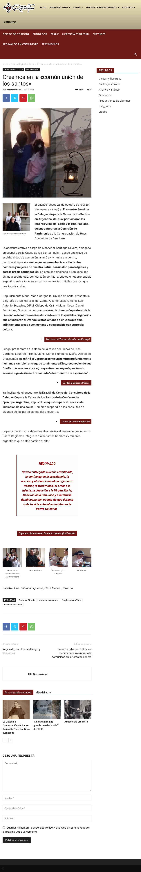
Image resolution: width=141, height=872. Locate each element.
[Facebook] (6, 98)
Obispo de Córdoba (16, 34)
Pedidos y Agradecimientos (101, 7)
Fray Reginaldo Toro (71, 600)
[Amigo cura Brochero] (77, 709)
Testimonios (50, 44)
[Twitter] (14, 98)
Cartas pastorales (109, 84)
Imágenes (105, 106)
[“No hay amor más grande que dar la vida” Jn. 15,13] (46, 709)
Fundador (40, 34)
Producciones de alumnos (115, 100)
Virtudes (99, 34)
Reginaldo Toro (59, 7)
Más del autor (44, 692)
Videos (103, 111)
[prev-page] (5, 740)
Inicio (42, 7)
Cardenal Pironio (27, 600)
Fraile (54, 34)
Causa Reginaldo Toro (22, 64)
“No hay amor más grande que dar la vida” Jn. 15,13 (46, 725)
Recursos (127, 7)
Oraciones (105, 95)
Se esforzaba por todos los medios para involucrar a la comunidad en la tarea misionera (71, 653)
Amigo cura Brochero (76, 721)
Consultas (10, 22)
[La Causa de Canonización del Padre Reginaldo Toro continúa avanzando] (16, 709)
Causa (76, 7)
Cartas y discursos (110, 78)
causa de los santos (48, 600)
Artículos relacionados (18, 692)
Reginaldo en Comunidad (20, 44)
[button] (135, 54)
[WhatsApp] (31, 98)
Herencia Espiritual (76, 34)
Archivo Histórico (109, 89)
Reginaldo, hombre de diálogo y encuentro (21, 651)
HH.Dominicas (14, 89)
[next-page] (10, 740)
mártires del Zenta (13, 604)
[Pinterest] (23, 98)
